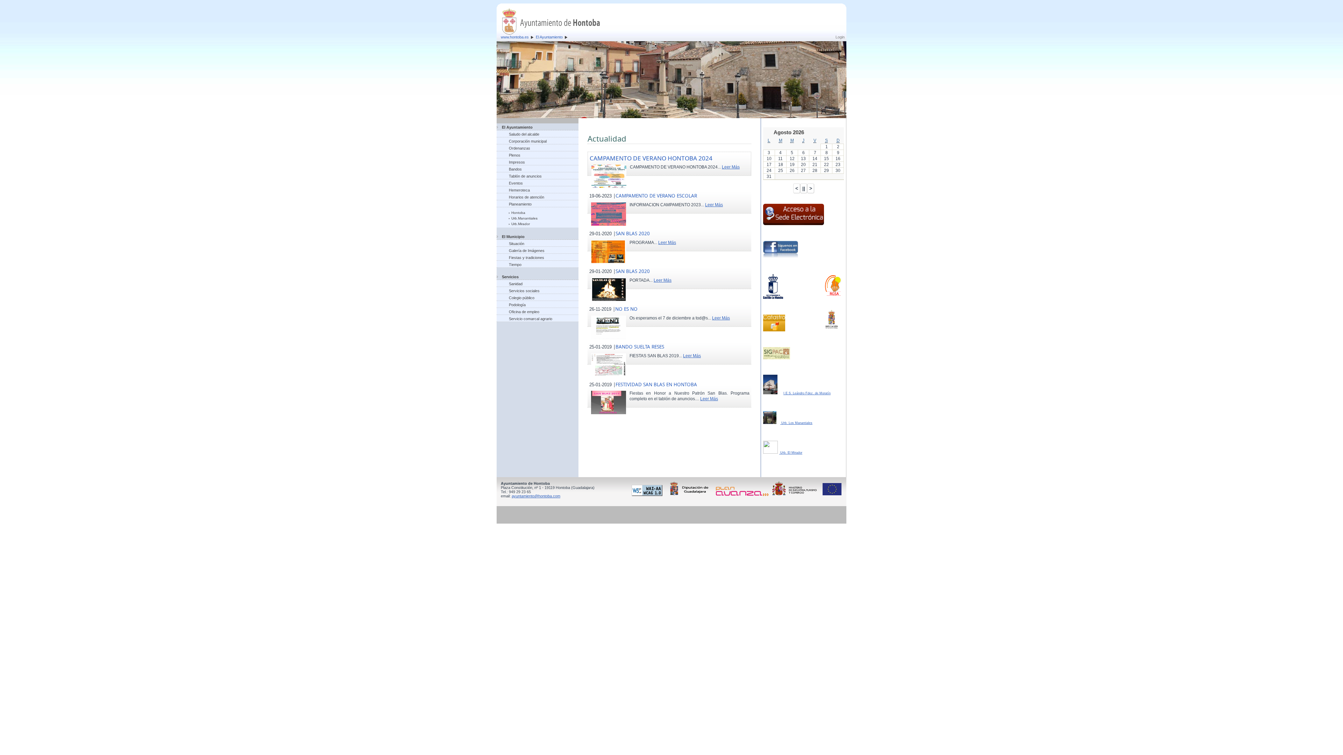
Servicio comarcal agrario (530, 319)
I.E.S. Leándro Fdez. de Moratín (807, 393)
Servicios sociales (524, 291)
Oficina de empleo (524, 312)
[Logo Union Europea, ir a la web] (832, 494)
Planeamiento (520, 204)
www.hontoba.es (515, 37)
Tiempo (515, 265)
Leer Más (731, 167)
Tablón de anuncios (525, 176)
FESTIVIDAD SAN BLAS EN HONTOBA (656, 384)
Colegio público (521, 298)
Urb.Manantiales (524, 218)
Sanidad (516, 284)
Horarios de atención (526, 197)
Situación (516, 244)
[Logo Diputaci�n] (690, 494)
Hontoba (518, 213)
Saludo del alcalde (524, 134)
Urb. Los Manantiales (796, 423)
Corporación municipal (528, 141)
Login (840, 37)
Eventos (516, 183)
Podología (517, 305)
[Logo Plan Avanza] (743, 494)
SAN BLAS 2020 (633, 233)
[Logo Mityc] (796, 494)
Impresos (517, 162)
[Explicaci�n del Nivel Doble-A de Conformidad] (648, 494)
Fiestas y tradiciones (526, 258)
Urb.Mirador (520, 224)
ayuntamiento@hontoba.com (536, 496)
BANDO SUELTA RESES (640, 347)
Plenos (514, 155)
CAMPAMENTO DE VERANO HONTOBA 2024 (651, 158)
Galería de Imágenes (527, 251)
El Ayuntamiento (549, 37)
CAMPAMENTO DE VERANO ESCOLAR (656, 196)
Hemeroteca (519, 190)
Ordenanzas (519, 148)
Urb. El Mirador (790, 452)
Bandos (515, 169)
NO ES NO (626, 309)
